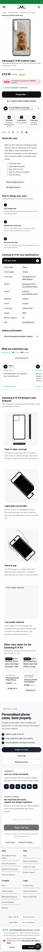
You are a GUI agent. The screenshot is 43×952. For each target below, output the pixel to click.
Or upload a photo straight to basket (22, 101)
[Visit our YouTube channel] (29, 786)
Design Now (20, 94)
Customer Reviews (8, 875)
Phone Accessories (9, 864)
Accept (31, 947)
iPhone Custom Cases (13, 182)
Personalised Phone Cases (9, 857)
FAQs (25, 856)
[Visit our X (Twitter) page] (17, 786)
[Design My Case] (21, 7)
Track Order (21, 756)
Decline (12, 947)
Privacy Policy (28, 886)
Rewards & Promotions (10, 869)
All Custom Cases (12, 187)
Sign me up (21, 827)
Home (4, 12)
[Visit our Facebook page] (6, 786)
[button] (4, 7)
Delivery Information (30, 861)
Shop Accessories (21, 762)
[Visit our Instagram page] (12, 786)
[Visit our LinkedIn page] (35, 786)
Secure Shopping (8, 902)
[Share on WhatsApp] (17, 132)
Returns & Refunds (29, 897)
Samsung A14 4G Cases (27, 12)
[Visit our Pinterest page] (23, 786)
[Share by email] (26, 132)
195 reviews (20, 69)
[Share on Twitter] (13, 132)
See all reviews (20, 358)
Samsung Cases (13, 12)
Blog (3, 886)
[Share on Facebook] (9, 132)
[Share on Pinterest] (22, 132)
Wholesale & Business (9, 897)
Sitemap (5, 908)
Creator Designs (7, 891)
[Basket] (38, 7)
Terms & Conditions (30, 891)
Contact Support (29, 872)
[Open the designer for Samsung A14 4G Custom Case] (21, 37)
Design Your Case (21, 750)
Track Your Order (29, 867)
